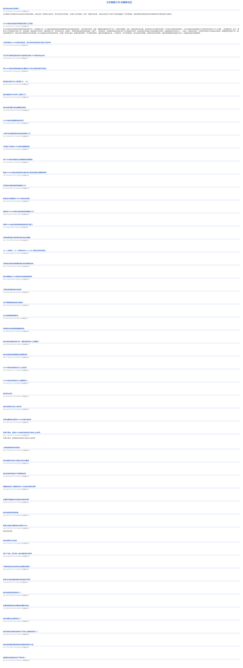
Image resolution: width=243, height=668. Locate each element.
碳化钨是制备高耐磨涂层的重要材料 (15, 354)
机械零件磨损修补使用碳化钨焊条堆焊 (16, 499)
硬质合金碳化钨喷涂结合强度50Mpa (15, 525)
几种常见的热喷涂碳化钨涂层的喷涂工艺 (16, 133)
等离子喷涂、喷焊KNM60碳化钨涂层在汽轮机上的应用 (21, 432)
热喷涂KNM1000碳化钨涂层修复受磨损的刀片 (18, 211)
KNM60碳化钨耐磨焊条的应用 (13, 120)
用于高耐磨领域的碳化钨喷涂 (13, 302)
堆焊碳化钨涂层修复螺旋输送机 (13, 328)
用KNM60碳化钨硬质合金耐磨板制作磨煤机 (18, 159)
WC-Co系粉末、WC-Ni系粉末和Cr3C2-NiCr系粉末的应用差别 (24, 250)
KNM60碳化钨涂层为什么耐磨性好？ (15, 380)
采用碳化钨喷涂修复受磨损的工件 (14, 185)
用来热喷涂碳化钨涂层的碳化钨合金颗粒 (16, 237)
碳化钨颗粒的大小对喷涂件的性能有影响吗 (17, 276)
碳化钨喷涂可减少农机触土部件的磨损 (16, 460)
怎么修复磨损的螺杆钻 (10, 315)
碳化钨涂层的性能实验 (10, 512)
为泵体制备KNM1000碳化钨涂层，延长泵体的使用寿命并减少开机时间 (27, 42)
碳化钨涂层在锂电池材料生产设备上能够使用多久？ (20, 631)
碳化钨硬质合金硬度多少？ (12, 618)
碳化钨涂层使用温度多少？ (12, 592)
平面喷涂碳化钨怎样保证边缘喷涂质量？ (16, 566)
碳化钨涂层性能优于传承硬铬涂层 (14, 473)
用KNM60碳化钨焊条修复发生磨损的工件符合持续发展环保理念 (24, 68)
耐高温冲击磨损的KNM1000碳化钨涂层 (16, 198)
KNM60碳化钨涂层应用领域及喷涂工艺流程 (18, 23)
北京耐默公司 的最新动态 (119, 2)
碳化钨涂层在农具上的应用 (12, 406)
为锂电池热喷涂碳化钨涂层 (12, 289)
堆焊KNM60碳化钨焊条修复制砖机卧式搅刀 (18, 224)
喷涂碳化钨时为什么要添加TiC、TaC (15, 81)
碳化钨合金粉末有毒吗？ (11, 8)
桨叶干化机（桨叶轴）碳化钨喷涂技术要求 (17, 553)
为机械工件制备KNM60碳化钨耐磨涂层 (16, 146)
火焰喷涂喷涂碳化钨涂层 (11, 447)
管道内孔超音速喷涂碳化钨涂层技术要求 (16, 579)
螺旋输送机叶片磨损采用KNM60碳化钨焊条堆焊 (19, 486)
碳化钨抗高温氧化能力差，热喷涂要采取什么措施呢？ (21, 341)
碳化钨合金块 (7, 393)
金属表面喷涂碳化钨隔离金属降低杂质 (16, 605)
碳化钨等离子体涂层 (10, 540)
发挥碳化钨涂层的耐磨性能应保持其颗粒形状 (18, 263)
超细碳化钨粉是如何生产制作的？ (14, 657)
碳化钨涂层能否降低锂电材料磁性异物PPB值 (18, 644)
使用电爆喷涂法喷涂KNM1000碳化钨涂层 (17, 419)
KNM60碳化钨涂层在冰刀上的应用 (15, 367)
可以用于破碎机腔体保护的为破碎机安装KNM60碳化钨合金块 (24, 55)
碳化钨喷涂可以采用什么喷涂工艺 (14, 94)
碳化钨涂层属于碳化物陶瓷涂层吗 (14, 107)
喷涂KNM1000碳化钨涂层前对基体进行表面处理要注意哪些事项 (24, 172)
